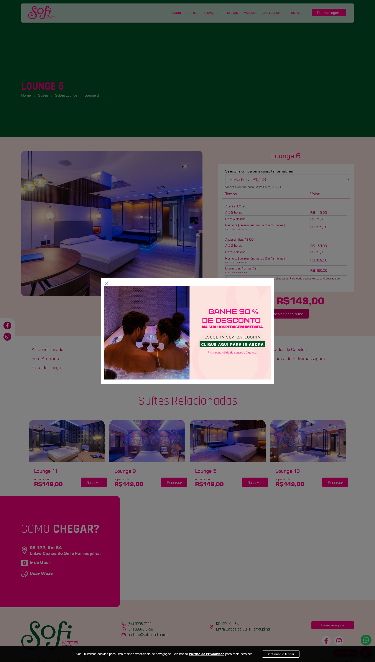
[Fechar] (106, 284)
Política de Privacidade (206, 654)
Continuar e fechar (281, 654)
